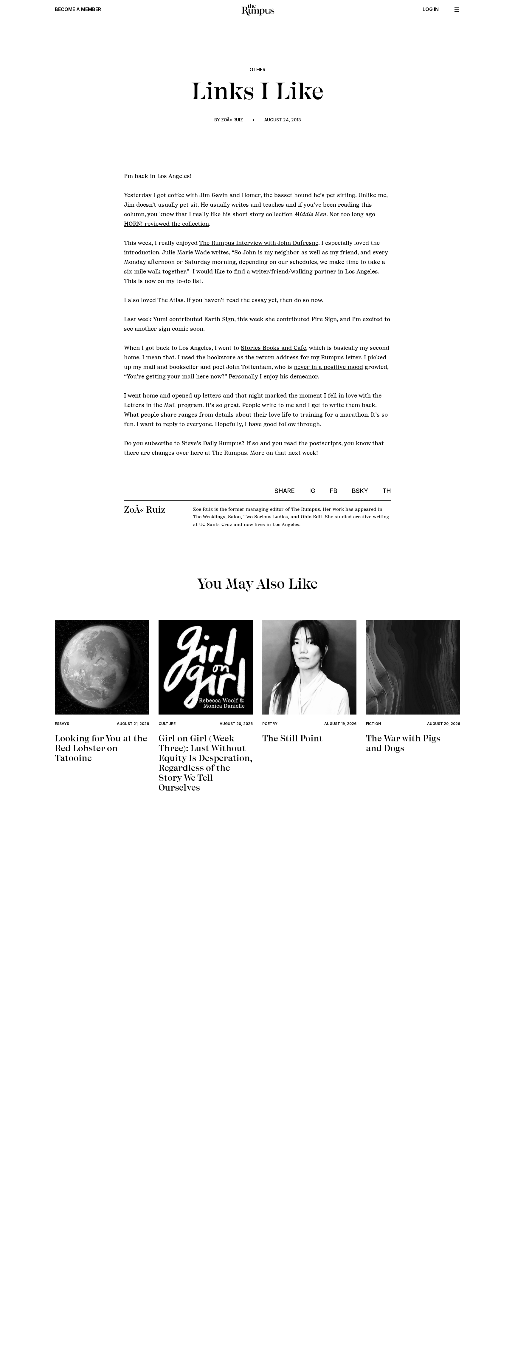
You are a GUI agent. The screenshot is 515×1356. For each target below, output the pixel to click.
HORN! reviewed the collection (166, 223)
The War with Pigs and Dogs (403, 743)
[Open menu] (456, 9)
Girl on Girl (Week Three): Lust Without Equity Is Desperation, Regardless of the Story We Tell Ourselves (205, 762)
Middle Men (310, 214)
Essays (62, 723)
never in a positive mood (328, 366)
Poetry (269, 723)
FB (333, 490)
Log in (431, 9)
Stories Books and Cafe (273, 347)
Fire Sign (324, 319)
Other (257, 69)
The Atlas (170, 300)
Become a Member (78, 9)
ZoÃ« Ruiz (232, 119)
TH (386, 490)
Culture (167, 723)
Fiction (373, 723)
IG (312, 490)
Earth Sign (219, 319)
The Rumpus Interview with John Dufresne (258, 242)
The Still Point (292, 738)
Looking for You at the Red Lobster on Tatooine (101, 748)
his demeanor (299, 376)
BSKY (360, 490)
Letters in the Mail (150, 405)
